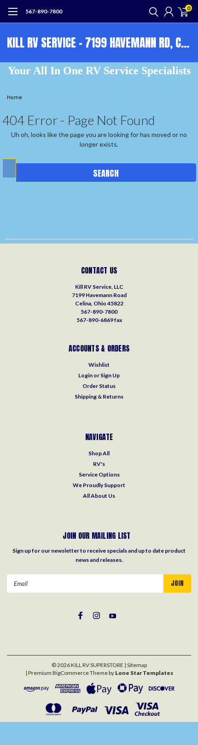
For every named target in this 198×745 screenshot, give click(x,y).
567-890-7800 (43, 11)
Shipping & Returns (99, 396)
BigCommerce (70, 672)
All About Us (99, 495)
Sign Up (110, 375)
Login (85, 375)
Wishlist (99, 364)
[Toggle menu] (12, 16)
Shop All (99, 453)
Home (14, 98)
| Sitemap (135, 665)
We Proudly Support (99, 485)
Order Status (99, 385)
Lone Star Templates (144, 672)
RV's (99, 463)
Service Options (99, 474)
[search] (151, 11)
